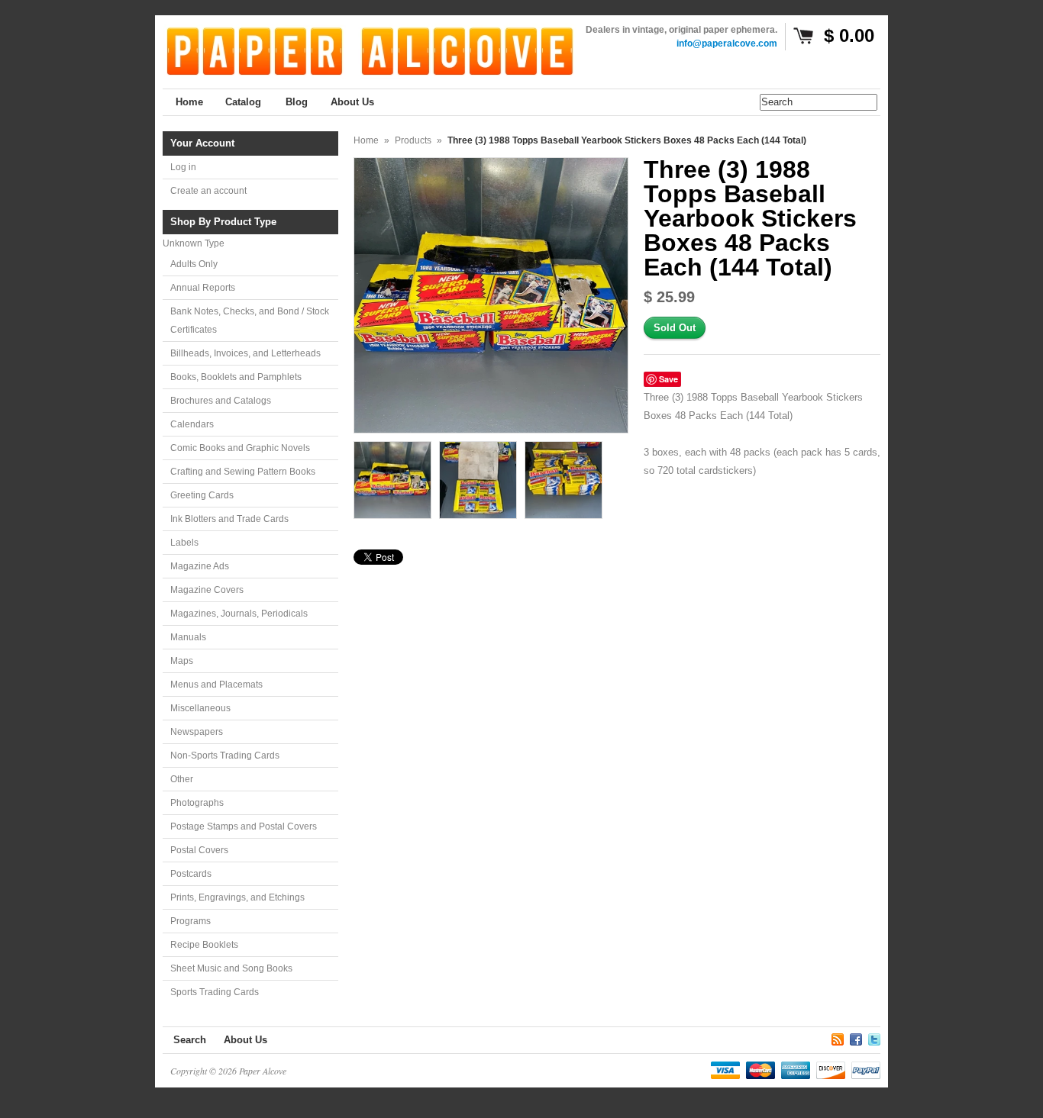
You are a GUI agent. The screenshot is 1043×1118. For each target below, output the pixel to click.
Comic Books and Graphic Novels (240, 448)
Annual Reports (202, 287)
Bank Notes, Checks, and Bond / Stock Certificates (249, 320)
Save (668, 379)
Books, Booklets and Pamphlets (236, 377)
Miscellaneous (200, 708)
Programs (190, 921)
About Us (245, 1040)
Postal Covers (199, 850)
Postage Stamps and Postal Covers (243, 826)
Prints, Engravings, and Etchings (237, 897)
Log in (183, 167)
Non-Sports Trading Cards (224, 755)
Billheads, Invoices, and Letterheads (245, 353)
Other (181, 779)
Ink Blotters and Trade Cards (229, 519)
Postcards (191, 873)
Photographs (197, 802)
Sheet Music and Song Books (231, 968)
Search (189, 1040)
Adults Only (194, 264)
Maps (181, 661)
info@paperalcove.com (726, 43)
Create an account (208, 190)
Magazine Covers (207, 590)
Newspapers (196, 732)
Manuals (188, 637)
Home (366, 140)
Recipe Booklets (204, 944)
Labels (184, 542)
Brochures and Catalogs (220, 400)
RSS (837, 1037)
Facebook (856, 1037)
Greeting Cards (202, 495)
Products (413, 140)
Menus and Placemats (216, 684)
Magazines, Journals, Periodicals (239, 613)
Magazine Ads (199, 566)
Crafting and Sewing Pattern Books (242, 471)
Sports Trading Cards (214, 992)
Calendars (192, 424)
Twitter (874, 1037)
